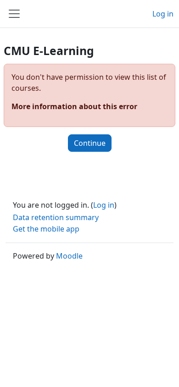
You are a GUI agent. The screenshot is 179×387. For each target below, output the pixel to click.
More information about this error (74, 106)
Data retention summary (56, 217)
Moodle (69, 256)
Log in (162, 14)
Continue (90, 143)
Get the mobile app (46, 229)
